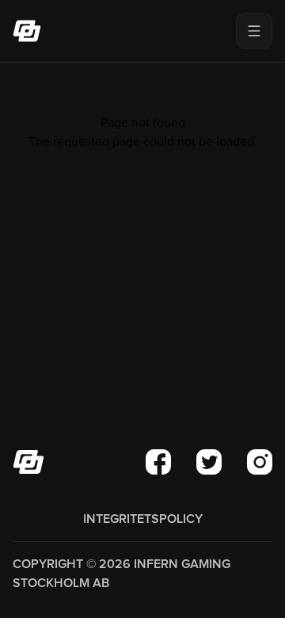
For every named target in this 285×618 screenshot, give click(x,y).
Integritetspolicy (143, 519)
